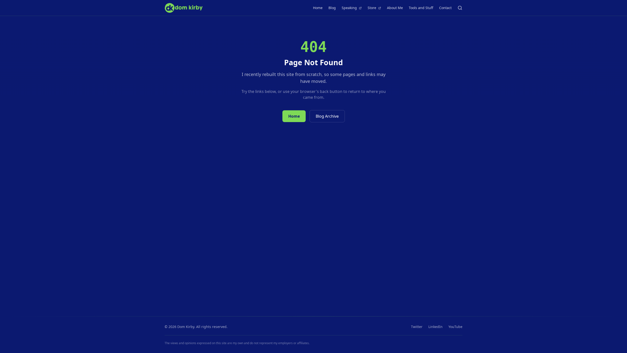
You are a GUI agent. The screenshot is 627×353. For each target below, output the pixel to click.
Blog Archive (327, 116)
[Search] (460, 7)
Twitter (416, 326)
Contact (445, 7)
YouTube (455, 326)
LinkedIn (435, 326)
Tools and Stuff (421, 7)
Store (372, 7)
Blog (332, 7)
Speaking (350, 7)
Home (318, 7)
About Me (395, 7)
